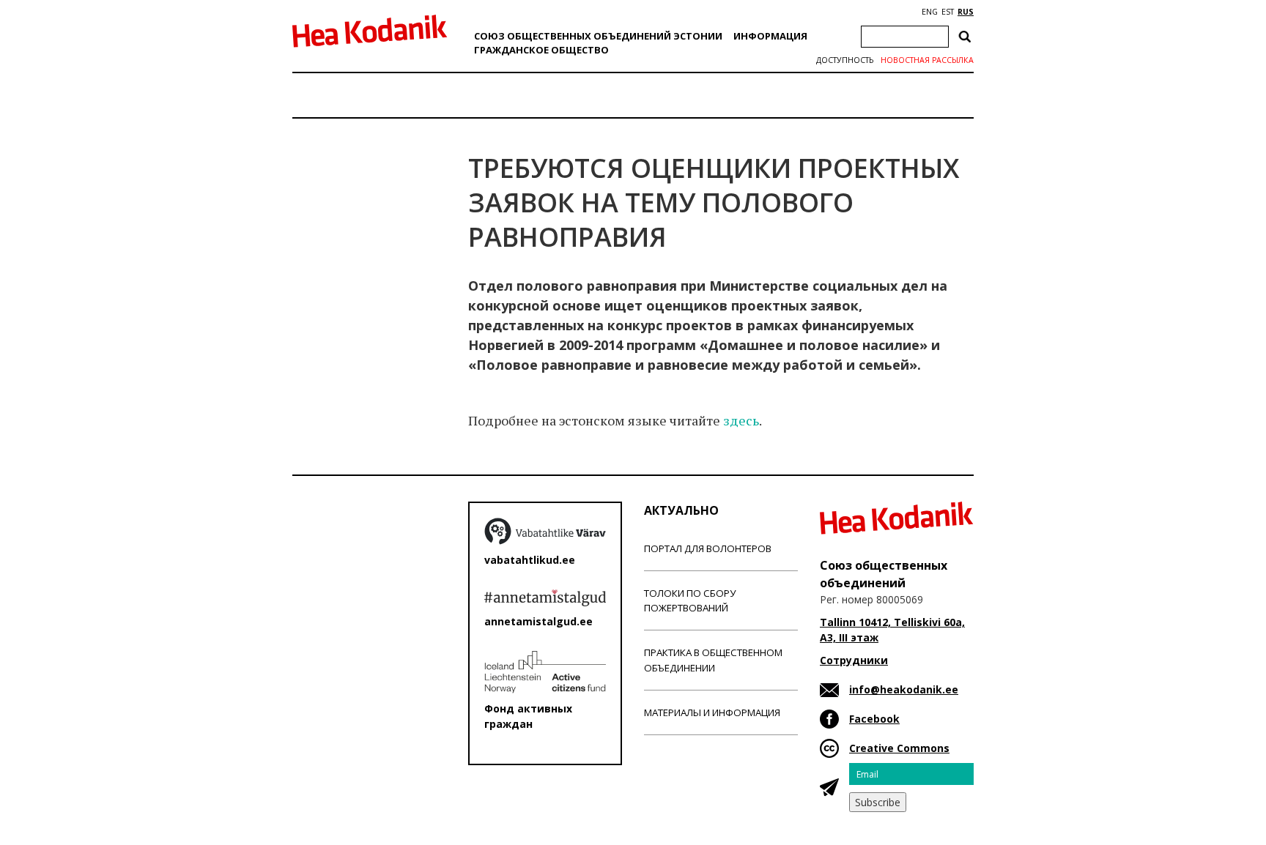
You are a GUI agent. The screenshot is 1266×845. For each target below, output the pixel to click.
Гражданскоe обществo (541, 49)
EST (947, 12)
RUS (966, 12)
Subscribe (877, 802)
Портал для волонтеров (707, 548)
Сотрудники (854, 660)
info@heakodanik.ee (903, 689)
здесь (741, 420)
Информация (770, 35)
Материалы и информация (712, 712)
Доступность (844, 60)
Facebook (874, 719)
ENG (930, 12)
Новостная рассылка (927, 60)
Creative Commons (899, 748)
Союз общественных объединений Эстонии (598, 35)
